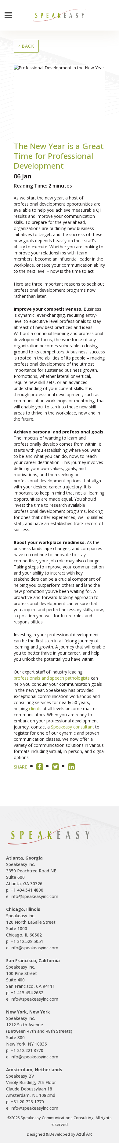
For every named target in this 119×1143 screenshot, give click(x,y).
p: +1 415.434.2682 (24, 992)
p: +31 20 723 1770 (25, 1102)
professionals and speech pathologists (52, 678)
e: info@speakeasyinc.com (32, 896)
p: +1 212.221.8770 (24, 1050)
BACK (27, 46)
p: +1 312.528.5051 (24, 941)
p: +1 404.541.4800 (24, 890)
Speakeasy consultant (72, 727)
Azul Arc (84, 1134)
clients (35, 708)
